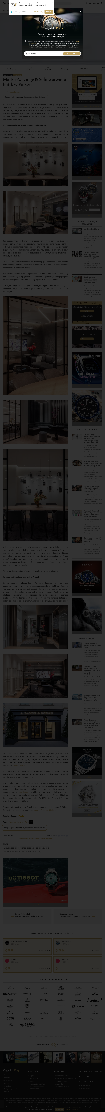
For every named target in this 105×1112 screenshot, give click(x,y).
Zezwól (48, 12)
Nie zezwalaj (38, 12)
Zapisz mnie (71, 54)
